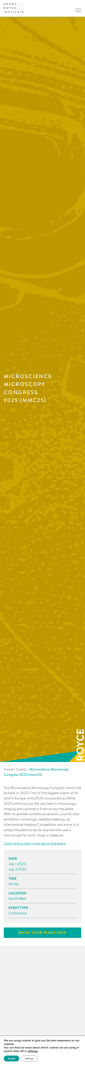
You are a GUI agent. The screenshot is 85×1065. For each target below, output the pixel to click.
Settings (29, 1058)
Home (8, 769)
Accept (11, 1058)
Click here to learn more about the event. (35, 843)
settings (33, 1051)
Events (21, 769)
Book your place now (43, 932)
